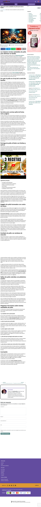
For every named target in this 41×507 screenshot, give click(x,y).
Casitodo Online (31, 75)
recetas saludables (15, 72)
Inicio (1, 9)
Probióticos (31, 17)
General (30, 13)
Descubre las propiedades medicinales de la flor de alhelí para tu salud (33, 65)
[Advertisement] (20, 20)
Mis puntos (2, 471)
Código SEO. (9, 490)
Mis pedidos (3, 469)
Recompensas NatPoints (5, 465)
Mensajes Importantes (33, 15)
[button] (38, 2)
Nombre (1, 416)
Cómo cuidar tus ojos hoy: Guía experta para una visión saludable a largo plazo (33, 68)
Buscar (28, 6)
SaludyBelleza (31, 20)
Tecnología (31, 21)
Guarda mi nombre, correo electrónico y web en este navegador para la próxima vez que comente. (13, 431)
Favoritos (2, 472)
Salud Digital (31, 19)
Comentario (2, 406)
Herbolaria (31, 14)
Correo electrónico (3, 420)
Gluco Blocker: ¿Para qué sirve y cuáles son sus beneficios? (35, 103)
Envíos (2, 464)
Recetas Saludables (32, 18)
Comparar (2, 475)
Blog (4, 9)
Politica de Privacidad (4, 479)
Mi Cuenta (2, 473)
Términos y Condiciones (4, 480)
